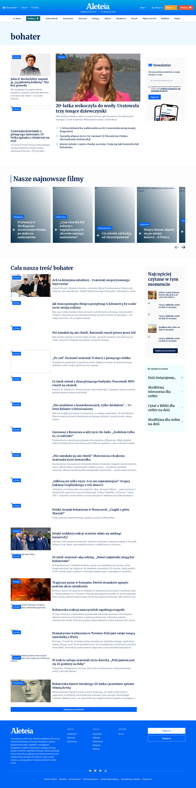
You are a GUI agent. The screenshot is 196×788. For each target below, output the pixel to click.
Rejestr (169, 7)
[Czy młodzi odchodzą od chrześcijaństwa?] (115, 215)
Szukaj (36, 7)
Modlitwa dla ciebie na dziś (164, 422)
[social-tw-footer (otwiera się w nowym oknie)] (100, 771)
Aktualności (121, 18)
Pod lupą (95, 18)
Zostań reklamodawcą (110, 779)
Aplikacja (96, 738)
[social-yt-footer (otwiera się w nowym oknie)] (90, 771)
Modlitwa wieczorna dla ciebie (159, 391)
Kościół (134, 18)
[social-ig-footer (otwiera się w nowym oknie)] (105, 771)
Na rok (121, 734)
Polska (177, 18)
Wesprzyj (184, 7)
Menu (18, 18)
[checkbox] (149, 87)
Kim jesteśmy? (75, 779)
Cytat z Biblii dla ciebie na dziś (161, 408)
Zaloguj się (158, 7)
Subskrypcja (98, 741)
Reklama (96, 749)
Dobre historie (52, 18)
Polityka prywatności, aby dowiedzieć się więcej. (166, 90)
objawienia (144, 224)
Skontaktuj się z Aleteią (130, 779)
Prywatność (147, 779)
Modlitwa (31, 18)
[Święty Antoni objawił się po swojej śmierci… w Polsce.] (157, 215)
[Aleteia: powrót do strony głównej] (98, 6)
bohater (61, 57)
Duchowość (68, 18)
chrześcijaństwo (104, 228)
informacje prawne (90, 779)
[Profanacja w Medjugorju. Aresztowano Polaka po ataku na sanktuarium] (31, 215)
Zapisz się (155, 97)
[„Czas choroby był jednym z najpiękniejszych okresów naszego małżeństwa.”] (73, 215)
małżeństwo (61, 217)
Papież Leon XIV (149, 18)
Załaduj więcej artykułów (74, 709)
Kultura (108, 18)
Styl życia (83, 18)
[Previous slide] (177, 247)
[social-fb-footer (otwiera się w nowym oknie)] (95, 771)
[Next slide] (183, 247)
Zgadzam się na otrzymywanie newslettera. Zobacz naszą (166, 89)
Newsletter (97, 734)
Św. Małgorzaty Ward (108, 12)
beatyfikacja (18, 683)
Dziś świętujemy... (162, 378)
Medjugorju (18, 217)
